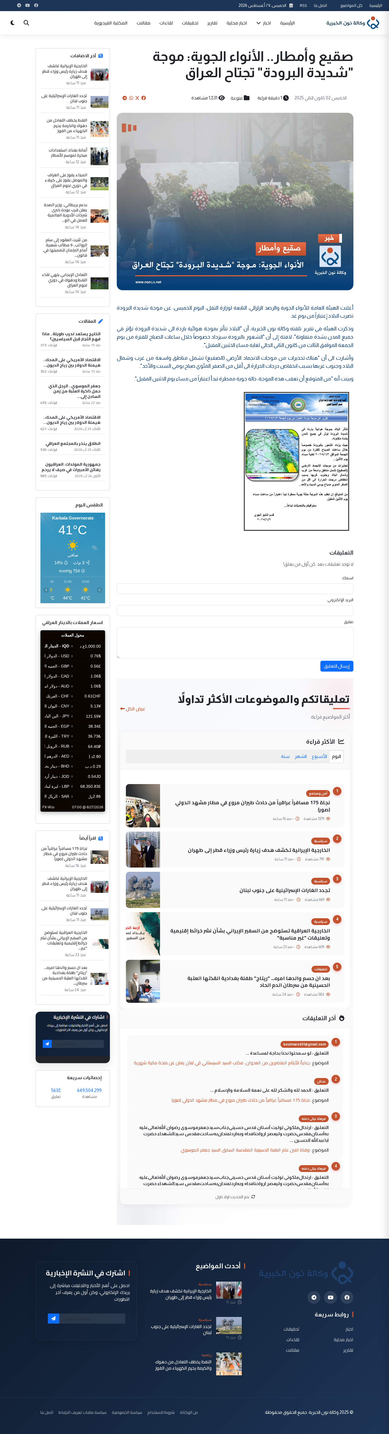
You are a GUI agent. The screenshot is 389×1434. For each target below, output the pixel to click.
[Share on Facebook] (143, 98)
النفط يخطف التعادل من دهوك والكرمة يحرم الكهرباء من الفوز (67, 125)
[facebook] (347, 1297)
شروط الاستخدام (161, 1412)
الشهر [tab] (301, 756)
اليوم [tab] (336, 756)
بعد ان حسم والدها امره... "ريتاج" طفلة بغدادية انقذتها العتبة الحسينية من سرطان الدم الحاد (258, 981)
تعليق (348, 621)
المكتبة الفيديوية (111, 23)
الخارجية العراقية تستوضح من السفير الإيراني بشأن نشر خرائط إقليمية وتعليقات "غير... (63, 940)
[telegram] (314, 1297)
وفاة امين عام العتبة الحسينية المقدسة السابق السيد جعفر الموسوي (245, 1149)
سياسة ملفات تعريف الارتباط (83, 1412)
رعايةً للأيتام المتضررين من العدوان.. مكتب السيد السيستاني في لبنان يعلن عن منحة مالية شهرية (222, 1062)
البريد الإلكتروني (340, 600)
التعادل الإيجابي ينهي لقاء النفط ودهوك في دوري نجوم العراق (64, 280)
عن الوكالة (189, 1412)
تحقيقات (190, 23)
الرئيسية (375, 5)
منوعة (237, 98)
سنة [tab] (285, 756)
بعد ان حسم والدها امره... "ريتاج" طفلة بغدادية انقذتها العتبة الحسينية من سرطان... (64, 975)
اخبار (266, 23)
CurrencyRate (92, 815)
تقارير (213, 23)
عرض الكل (135, 708)
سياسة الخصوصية (127, 1412)
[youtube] (330, 1297)
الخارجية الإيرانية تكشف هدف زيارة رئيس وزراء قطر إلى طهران (259, 850)
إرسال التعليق (337, 666)
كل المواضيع (352, 5)
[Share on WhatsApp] (131, 98)
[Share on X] (137, 98)
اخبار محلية (237, 23)
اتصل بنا (320, 5)
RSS (303, 5)
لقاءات (166, 23)
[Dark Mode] (12, 22)
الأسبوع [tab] (319, 756)
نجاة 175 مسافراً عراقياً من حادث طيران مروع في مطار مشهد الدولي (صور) (252, 806)
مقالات (143, 23)
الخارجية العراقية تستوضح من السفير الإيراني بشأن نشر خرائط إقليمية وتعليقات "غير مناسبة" (250, 934)
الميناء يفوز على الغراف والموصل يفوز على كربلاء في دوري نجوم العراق (66, 180)
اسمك (347, 578)
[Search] (26, 22)
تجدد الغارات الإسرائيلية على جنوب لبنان (284, 890)
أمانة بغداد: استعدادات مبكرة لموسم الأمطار (68, 153)
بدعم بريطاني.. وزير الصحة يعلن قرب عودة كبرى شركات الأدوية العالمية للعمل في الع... (65, 212)
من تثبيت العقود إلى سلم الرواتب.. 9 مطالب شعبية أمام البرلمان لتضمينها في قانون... (65, 247)
